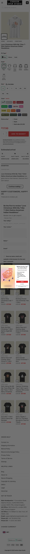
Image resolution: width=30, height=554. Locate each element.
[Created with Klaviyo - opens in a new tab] (15, 288)
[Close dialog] (28, 265)
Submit (22, 281)
